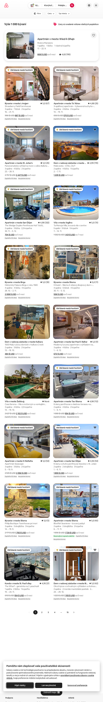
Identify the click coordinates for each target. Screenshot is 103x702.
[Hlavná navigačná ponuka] (96, 5)
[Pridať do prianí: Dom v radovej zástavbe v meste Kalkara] (46, 308)
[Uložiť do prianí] (94, 35)
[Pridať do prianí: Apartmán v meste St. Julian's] (46, 129)
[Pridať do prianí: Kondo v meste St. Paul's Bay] (46, 550)
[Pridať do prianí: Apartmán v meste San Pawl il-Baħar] (95, 308)
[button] (42, 54)
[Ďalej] (74, 612)
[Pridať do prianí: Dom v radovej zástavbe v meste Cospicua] (95, 129)
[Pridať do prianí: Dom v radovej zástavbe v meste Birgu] (95, 550)
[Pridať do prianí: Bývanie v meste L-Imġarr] (46, 70)
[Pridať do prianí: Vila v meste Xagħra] (95, 189)
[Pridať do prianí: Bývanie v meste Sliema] (95, 248)
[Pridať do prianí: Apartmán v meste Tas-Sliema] (95, 368)
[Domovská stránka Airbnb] (6, 5)
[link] (29, 612)
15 (68, 612)
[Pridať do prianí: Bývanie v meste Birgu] (46, 248)
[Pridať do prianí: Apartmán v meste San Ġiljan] (46, 189)
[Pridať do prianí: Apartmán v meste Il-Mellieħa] (46, 427)
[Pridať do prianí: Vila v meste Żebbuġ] (46, 368)
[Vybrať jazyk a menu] (89, 5)
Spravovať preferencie (77, 685)
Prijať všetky (20, 685)
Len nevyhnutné (49, 685)
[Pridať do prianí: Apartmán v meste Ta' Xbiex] (95, 70)
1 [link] (35, 612)
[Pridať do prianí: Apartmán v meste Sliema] (95, 487)
